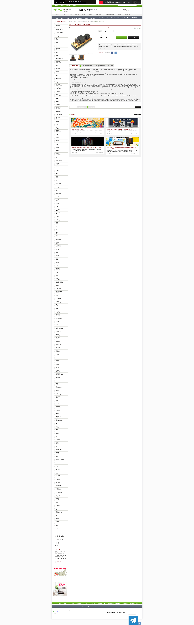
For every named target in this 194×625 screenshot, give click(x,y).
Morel (57, 295)
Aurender (57, 72)
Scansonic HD (58, 416)
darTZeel (57, 130)
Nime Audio (58, 315)
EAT (56, 157)
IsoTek (57, 223)
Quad (57, 383)
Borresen (57, 92)
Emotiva (57, 166)
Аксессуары (116, 606)
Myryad (57, 304)
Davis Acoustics (59, 131)
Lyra (56, 256)
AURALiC (57, 71)
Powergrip (57, 360)
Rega (57, 391)
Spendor (57, 445)
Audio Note (58, 59)
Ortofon (57, 332)
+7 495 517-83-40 (84, 9)
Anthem (57, 39)
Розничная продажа (59, 536)
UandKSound (58, 491)
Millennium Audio (59, 281)
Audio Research (59, 62)
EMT (56, 167)
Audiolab (57, 65)
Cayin (57, 110)
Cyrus (57, 125)
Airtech (57, 35)
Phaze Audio (58, 347)
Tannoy (57, 468)
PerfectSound (58, 344)
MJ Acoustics (58, 284)
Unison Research (59, 492)
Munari (57, 299)
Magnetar (57, 262)
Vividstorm (57, 505)
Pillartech (57, 353)
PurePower (58, 373)
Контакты (119, 14)
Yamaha (57, 522)
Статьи (73, 107)
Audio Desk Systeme (59, 58)
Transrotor (58, 488)
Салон (64, 14)
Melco (57, 272)
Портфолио (57, 538)
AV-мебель (102, 606)
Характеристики (87, 66)
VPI (56, 508)
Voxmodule (58, 506)
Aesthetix (57, 33)
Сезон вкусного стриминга (78, 129)
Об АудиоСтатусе (59, 535)
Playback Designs (59, 355)
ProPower (57, 368)
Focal (57, 190)
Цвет (100, 31)
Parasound (58, 335)
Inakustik (57, 217)
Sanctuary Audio (59, 414)
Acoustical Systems (59, 32)
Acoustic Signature (59, 29)
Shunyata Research (59, 420)
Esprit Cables (58, 171)
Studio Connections (59, 453)
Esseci (57, 173)
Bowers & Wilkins (59, 95)
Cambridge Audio (59, 102)
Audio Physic (58, 61)
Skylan (57, 429)
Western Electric (59, 512)
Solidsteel (57, 433)
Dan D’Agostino (58, 128)
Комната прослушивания (109, 14)
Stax (56, 447)
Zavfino (57, 525)
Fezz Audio (58, 184)
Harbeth (57, 202)
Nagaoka (57, 308)
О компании (57, 14)
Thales (57, 476)
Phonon (57, 348)
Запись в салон (98, 14)
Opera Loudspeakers (60, 328)
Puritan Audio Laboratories (60, 376)
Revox (57, 400)
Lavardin (57, 242)
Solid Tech (57, 432)
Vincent (57, 502)
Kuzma (57, 240)
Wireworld (57, 518)
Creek (57, 124)
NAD (56, 307)
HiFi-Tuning (58, 212)
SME (56, 430)
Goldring (57, 197)
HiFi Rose (57, 210)
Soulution (57, 442)
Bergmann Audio (59, 85)
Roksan (57, 404)
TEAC (57, 473)
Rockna (57, 403)
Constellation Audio (59, 120)
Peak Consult (58, 340)
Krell (56, 236)
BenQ (57, 82)
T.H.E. (57, 462)
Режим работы (127, 14)
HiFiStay (57, 213)
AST (56, 46)
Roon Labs (58, 406)
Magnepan (57, 261)
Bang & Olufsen (58, 78)
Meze (57, 275)
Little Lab (57, 249)
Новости (57, 540)
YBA (56, 524)
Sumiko (57, 456)
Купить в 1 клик (133, 37)
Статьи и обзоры (59, 539)
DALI (56, 127)
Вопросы (90, 14)
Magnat (57, 259)
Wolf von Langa (58, 519)
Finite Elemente (58, 187)
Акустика (76, 606)
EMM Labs (58, 164)
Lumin (57, 253)
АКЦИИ (118, 17)
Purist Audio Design (59, 374)
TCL (56, 472)
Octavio (57, 322)
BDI (56, 81)
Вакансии (57, 543)
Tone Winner (58, 482)
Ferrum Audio (58, 183)
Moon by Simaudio (59, 291)
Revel (57, 397)
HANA (57, 200)
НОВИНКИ (112, 17)
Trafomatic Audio (59, 486)
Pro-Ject (57, 364)
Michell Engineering (59, 276)
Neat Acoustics (58, 311)
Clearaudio (58, 117)
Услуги (70, 14)
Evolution (57, 179)
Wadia (57, 511)
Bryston (57, 98)
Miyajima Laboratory (59, 282)
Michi (57, 278)
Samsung (57, 413)
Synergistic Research (60, 459)
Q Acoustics (58, 378)
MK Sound (57, 285)
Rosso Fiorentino (59, 407)
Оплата (83, 14)
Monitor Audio (58, 288)
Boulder (57, 94)
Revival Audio (58, 399)
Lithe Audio (58, 248)
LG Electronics (58, 246)
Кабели (109, 606)
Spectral (57, 443)
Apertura (57, 41)
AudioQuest (58, 68)
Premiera (57, 361)
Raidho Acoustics (59, 387)
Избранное (75, 5)
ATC (56, 49)
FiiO (56, 186)
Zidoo (57, 528)
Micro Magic (58, 279)
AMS (56, 38)
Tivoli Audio (58, 479)
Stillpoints (57, 452)
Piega (57, 350)
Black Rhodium (58, 88)
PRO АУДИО (94, 606)
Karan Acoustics (59, 230)
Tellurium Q (58, 475)
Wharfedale (58, 514)
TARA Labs (58, 469)
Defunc (57, 134)
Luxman (57, 255)
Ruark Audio (58, 410)
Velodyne (57, 496)
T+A (56, 463)
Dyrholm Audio (58, 154)
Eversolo (57, 177)
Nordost (57, 317)
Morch (57, 294)
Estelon (57, 174)
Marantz (57, 265)
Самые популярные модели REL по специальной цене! (119, 129)
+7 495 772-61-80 (84, 10)
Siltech (57, 426)
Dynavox (57, 153)
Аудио (75, 21)
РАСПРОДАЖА (125, 17)
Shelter (57, 419)
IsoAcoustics (58, 220)
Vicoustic (57, 498)
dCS (56, 133)
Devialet (57, 138)
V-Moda (57, 493)
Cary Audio (58, 108)
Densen (57, 137)
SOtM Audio (58, 439)
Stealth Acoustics (59, 449)
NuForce (57, 321)
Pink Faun (57, 354)
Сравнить (101, 52)
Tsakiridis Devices (59, 489)
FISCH (57, 189)
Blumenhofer (58, 91)
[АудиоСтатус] (63, 9)
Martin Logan (58, 268)
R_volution (57, 386)
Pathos (57, 338)
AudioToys (57, 69)
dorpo (57, 144)
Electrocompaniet (59, 160)
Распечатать (138, 28)
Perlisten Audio (58, 345)
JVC (56, 229)
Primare (57, 363)
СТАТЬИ (106, 17)
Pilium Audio (58, 351)
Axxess (57, 75)
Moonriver (57, 292)
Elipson (57, 161)
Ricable (57, 401)
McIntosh (57, 271)
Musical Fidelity (58, 302)
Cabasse (57, 101)
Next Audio (58, 314)
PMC (56, 358)
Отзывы (57, 542)
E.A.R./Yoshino (58, 156)
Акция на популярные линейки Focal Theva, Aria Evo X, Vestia (86, 147)
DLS (56, 143)
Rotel (57, 409)
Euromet (57, 176)
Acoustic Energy (59, 28)
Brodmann (57, 97)
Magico (57, 258)
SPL (56, 446)
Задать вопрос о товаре (104, 66)
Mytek (57, 305)
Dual (56, 148)
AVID (56, 74)
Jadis (57, 225)
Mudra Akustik (58, 298)
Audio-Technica (58, 64)
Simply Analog (58, 427)
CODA (57, 118)
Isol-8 (57, 222)
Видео (88, 606)
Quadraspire (58, 384)
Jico (56, 226)
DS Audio (57, 147)
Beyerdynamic (58, 87)
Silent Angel (58, 424)
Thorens (57, 478)
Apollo (57, 42)
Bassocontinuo (58, 79)
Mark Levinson (58, 266)
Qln (56, 381)
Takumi (57, 466)
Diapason (57, 140)
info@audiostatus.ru (61, 561)
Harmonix (57, 203)
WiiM (56, 515)
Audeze (57, 52)
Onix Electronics (59, 325)
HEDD (57, 206)
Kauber (57, 232)
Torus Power (58, 483)
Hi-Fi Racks (58, 209)
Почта (62, 5)
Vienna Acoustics (59, 499)
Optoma (57, 330)
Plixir (56, 357)
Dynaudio (57, 150)
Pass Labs (58, 337)
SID (56, 423)
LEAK (57, 243)
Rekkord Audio (58, 394)
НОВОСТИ (100, 17)
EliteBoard (57, 163)
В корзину (121, 37)
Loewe (57, 252)
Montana (57, 289)
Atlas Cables (58, 51)
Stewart (57, 450)
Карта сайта (68, 5)
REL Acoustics (58, 396)
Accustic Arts (58, 26)
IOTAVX (57, 219)
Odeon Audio (58, 324)
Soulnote (57, 440)
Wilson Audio (58, 516)
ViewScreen (58, 501)
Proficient (57, 367)
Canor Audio (58, 104)
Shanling (57, 417)
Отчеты (91, 107)
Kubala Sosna (58, 239)
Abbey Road (58, 23)
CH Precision (58, 111)
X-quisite (57, 521)
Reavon (57, 390)
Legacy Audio (58, 245)
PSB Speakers (58, 371)
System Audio (58, 460)
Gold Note (57, 196)
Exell (56, 180)
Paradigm (57, 334)
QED (56, 380)
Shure (57, 422)
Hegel (57, 207)
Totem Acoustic (58, 485)
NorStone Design (59, 318)
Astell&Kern (58, 48)
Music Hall (57, 301)
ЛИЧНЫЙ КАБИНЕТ (136, 17)
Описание (74, 66)
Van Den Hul (58, 495)
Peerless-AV (58, 341)
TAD (56, 465)
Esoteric (57, 170)
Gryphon (57, 199)
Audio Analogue (58, 56)
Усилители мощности (82, 21)
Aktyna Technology (59, 36)
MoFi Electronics (59, 286)
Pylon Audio (58, 377)
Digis (56, 141)
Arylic (57, 45)
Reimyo (57, 393)
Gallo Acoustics (58, 193)
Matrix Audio (58, 269)
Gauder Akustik (58, 194)
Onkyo (57, 327)
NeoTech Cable (58, 312)
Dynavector (58, 151)
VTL (56, 509)
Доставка (77, 14)
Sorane (57, 437)
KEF (56, 233)
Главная (56, 5)
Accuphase (58, 25)
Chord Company (59, 114)
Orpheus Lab (58, 331)
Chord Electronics (59, 115)
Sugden (57, 455)
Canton (57, 105)
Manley (57, 263)
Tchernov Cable (58, 470)
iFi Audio (57, 216)
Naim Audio (58, 309)
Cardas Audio (58, 107)
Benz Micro (58, 84)
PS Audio (57, 370)
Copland (57, 121)
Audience (57, 55)
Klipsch (57, 235)
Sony (57, 436)
